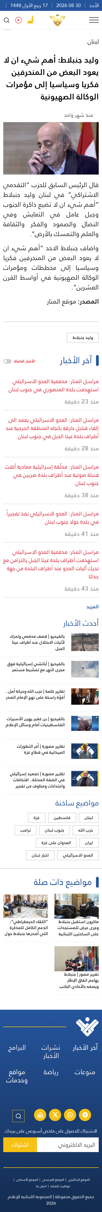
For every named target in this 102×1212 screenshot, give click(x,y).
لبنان (93, 41)
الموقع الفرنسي (53, 1180)
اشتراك (20, 1144)
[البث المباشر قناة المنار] (40, 1115)
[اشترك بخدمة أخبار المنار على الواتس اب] (70, 1115)
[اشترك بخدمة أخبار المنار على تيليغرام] (85, 1115)
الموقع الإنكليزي (79, 1180)
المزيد (92, 606)
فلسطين (62, 818)
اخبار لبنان (40, 855)
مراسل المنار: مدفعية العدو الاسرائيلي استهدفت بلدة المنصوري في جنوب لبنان (54, 385)
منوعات (85, 1072)
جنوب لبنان (54, 830)
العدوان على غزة (56, 843)
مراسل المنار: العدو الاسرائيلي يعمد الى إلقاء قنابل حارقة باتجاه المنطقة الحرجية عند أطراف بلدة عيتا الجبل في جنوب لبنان (52, 428)
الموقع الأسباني (27, 1180)
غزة (37, 818)
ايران (89, 843)
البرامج (17, 1047)
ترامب (25, 830)
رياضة (51, 1072)
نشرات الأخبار (51, 1051)
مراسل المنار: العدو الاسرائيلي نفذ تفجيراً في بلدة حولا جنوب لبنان (53, 517)
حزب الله (85, 830)
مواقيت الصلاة (60, 1186)
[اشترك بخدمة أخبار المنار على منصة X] (55, 1115)
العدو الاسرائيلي (78, 855)
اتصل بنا (41, 1186)
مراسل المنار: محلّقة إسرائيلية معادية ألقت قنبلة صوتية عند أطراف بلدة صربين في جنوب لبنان (52, 475)
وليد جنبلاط (83, 337)
